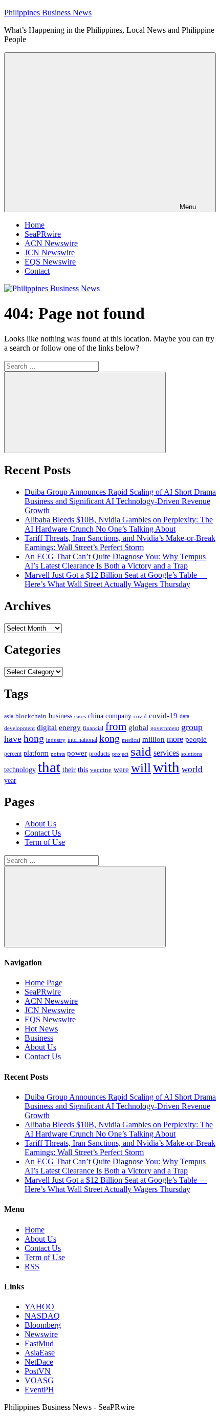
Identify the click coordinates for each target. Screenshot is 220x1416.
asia (8, 716)
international (82, 739)
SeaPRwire (43, 234)
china (95, 716)
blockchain (31, 716)
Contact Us (43, 832)
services (166, 753)
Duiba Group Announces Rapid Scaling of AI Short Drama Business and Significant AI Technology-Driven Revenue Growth (120, 501)
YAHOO (39, 1306)
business (60, 716)
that (49, 767)
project (120, 754)
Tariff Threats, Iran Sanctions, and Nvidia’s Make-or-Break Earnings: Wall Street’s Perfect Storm (120, 543)
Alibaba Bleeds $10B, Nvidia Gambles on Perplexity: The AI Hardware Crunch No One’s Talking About (119, 524)
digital (47, 727)
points (58, 754)
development (19, 728)
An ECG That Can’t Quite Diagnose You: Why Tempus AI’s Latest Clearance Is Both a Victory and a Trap (115, 561)
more (175, 739)
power (77, 753)
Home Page (43, 982)
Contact (37, 271)
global (138, 727)
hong (34, 738)
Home (35, 224)
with (166, 767)
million (153, 739)
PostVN (38, 1371)
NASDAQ (42, 1315)
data (184, 716)
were (121, 769)
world (192, 769)
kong (109, 738)
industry (55, 740)
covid (140, 716)
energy (70, 727)
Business (39, 1038)
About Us (40, 823)
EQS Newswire (50, 261)
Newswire (41, 1334)
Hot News (41, 1028)
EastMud (39, 1343)
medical (131, 740)
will (141, 768)
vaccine (101, 770)
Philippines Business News (48, 12)
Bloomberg (43, 1325)
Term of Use (45, 842)
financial (93, 728)
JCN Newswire (50, 252)
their (69, 769)
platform (36, 753)
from (115, 726)
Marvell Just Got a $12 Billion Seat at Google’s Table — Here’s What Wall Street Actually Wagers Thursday (116, 580)
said (140, 751)
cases (80, 716)
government (164, 728)
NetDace (39, 1362)
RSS (32, 1266)
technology (20, 770)
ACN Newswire (51, 243)
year (10, 780)
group (192, 727)
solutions (191, 754)
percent (12, 754)
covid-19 (163, 716)
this (83, 769)
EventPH (39, 1389)
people (196, 739)
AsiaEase (40, 1352)
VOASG (39, 1380)
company (118, 716)
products (99, 754)
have (12, 739)
